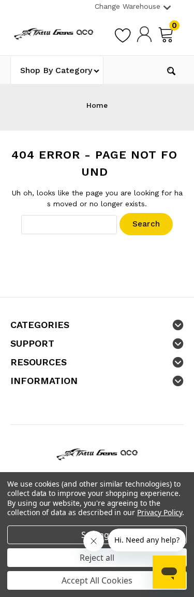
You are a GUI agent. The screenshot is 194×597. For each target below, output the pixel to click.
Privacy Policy (159, 512)
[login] (144, 33)
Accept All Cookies (97, 580)
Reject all (97, 557)
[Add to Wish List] (122, 34)
